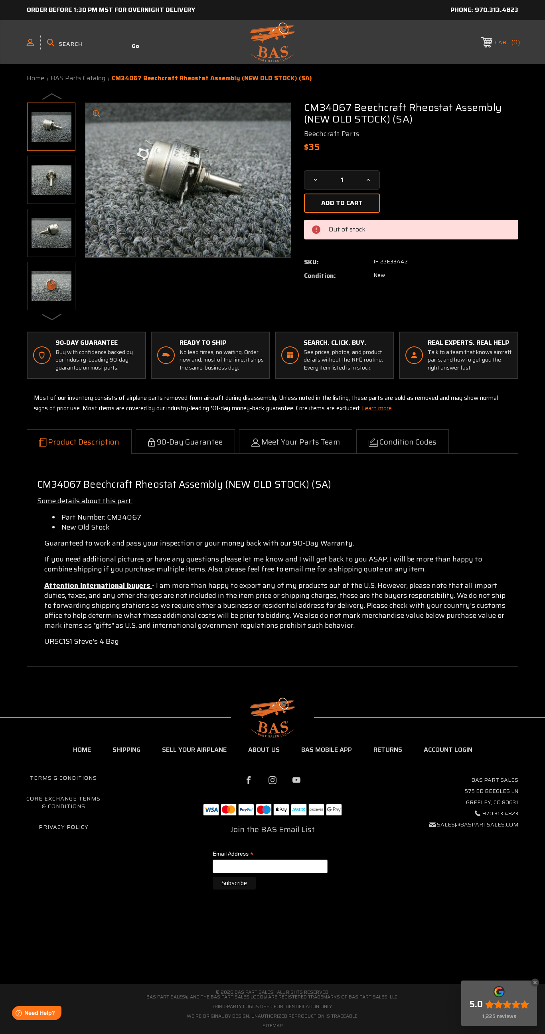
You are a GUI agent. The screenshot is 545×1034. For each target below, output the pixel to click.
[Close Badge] (535, 983)
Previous (52, 96)
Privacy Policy (64, 826)
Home (82, 750)
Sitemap (273, 1025)
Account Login (448, 750)
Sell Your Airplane (194, 750)
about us (264, 750)
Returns (387, 750)
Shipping (126, 750)
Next (52, 316)
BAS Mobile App (326, 750)
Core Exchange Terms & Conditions (63, 802)
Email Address (233, 854)
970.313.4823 (496, 10)
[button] (272, 950)
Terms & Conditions (63, 777)
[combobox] (96, 44)
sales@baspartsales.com (477, 824)
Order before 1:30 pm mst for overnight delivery (111, 10)
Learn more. (377, 408)
